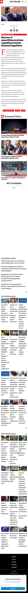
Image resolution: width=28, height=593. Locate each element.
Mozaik (14, 562)
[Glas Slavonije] (1, 2)
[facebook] (17, 30)
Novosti (14, 556)
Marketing (14, 571)
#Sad (23, 110)
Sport (14, 559)
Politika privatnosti (14, 573)
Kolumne (14, 567)
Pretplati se (13, 588)
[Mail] (14, 30)
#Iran (17, 110)
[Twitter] (11, 30)
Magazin (14, 564)
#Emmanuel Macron (8, 110)
